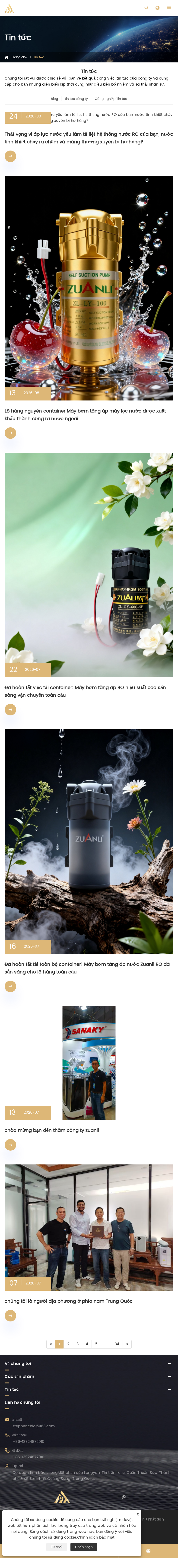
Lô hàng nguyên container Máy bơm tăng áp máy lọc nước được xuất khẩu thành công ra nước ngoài (85, 415)
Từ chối (56, 1547)
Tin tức (38, 57)
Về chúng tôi (18, 1363)
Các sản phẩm (19, 1376)
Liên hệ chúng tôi (22, 1402)
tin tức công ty (76, 99)
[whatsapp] (124, 1496)
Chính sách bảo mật (95, 1537)
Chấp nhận (84, 1547)
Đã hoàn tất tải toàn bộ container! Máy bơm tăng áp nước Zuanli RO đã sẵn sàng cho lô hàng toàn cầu (87, 968)
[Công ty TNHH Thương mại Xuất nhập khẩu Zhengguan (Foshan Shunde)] (9, 8)
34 (117, 1344)
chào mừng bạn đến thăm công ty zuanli (52, 1130)
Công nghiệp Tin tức (111, 99)
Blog (54, 99)
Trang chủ (19, 57)
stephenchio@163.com (34, 1426)
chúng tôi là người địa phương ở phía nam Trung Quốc (69, 1301)
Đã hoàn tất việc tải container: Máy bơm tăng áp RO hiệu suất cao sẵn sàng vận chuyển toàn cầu (85, 691)
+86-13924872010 (28, 1442)
